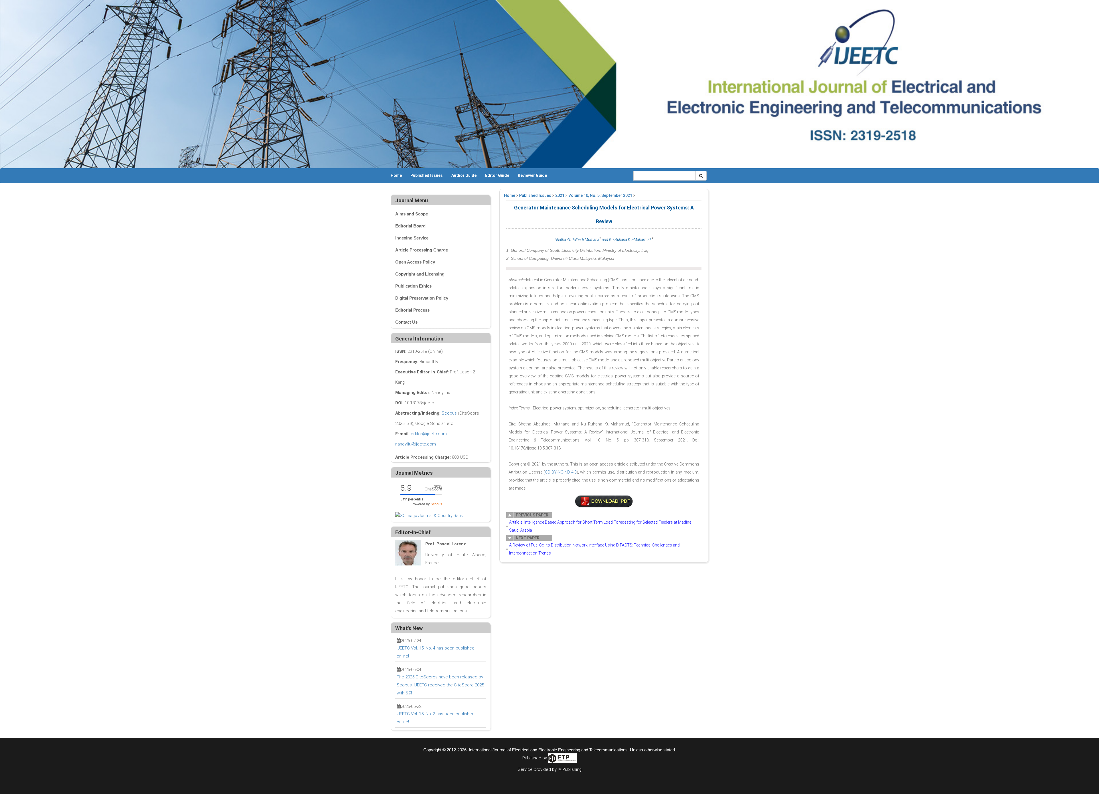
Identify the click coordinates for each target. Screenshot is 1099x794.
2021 (559, 195)
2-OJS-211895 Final (604, 501)
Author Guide (464, 175)
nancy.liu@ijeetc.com (415, 444)
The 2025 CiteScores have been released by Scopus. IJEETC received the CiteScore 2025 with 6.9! (440, 685)
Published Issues (426, 175)
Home (396, 175)
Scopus (449, 413)
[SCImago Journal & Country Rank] (429, 515)
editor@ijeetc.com (429, 433)
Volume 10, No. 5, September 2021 (600, 195)
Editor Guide (497, 175)
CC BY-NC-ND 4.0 (560, 472)
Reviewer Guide (532, 175)
